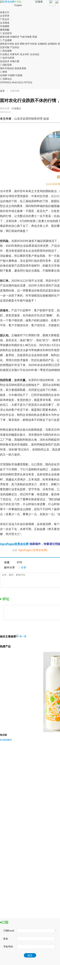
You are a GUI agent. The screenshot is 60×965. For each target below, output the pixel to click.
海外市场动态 (7, 68)
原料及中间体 (7, 43)
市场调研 (4, 26)
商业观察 (6, 50)
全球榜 (3, 75)
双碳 (34, 36)
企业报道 (4, 22)
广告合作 (4, 19)
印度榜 (18, 75)
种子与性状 (31, 43)
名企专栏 (24, 54)
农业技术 (4, 61)
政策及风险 (20, 68)
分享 (22, 567)
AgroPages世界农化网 (14, 544)
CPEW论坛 (6, 82)
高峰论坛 (6, 79)
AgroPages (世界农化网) (32, 550)
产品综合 (14, 47)
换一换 (23, 636)
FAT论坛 (28, 82)
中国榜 (11, 75)
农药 (17, 43)
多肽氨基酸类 (6, 740)
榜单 (3, 71)
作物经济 (14, 36)
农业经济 (6, 33)
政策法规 (4, 36)
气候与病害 (26, 36)
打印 (19, 562)
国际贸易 (6, 64)
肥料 (22, 43)
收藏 (7, 562)
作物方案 (14, 61)
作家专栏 (14, 54)
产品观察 (6, 40)
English (18, 5)
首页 (2, 91)
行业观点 (4, 54)
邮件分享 (9, 567)
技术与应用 (7, 57)
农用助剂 (52, 43)
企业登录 (4, 15)
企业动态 (34, 54)
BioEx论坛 (17, 82)
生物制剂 (42, 43)
